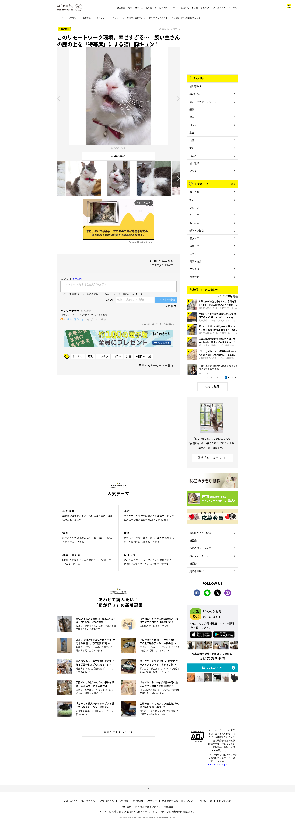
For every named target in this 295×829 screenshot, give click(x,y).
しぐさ (193, 253)
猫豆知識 (121, 8)
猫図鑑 (195, 8)
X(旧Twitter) (143, 356)
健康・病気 (195, 261)
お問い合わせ (224, 801)
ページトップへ (147, 788)
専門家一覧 (206, 801)
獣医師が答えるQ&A (200, 532)
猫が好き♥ (194, 94)
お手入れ (194, 192)
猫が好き (73, 18)
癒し (90, 356)
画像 (191, 140)
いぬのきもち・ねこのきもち (79, 801)
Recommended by (215, 377)
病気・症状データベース (202, 101)
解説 (191, 148)
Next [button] (178, 98)
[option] (118, 98)
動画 (128, 356)
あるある (194, 222)
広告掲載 (123, 801)
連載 (130, 8)
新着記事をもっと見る (118, 732)
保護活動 (194, 276)
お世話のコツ (161, 8)
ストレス (194, 215)
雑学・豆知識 (196, 230)
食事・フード (196, 246)
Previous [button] (58, 98)
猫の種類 (194, 163)
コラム (117, 356)
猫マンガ (139, 8)
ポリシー (152, 801)
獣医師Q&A (205, 8)
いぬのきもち (107, 801)
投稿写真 (185, 8)
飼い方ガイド (219, 8)
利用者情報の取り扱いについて (178, 801)
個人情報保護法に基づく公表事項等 (154, 807)
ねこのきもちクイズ (200, 548)
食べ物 (149, 8)
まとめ (193, 155)
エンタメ (174, 8)
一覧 (230, 183)
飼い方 (193, 199)
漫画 (191, 117)
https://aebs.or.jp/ (217, 764)
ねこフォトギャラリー (201, 555)
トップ (60, 18)
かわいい (100, 18)
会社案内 (126, 807)
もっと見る (212, 386)
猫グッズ (194, 238)
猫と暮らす (195, 86)
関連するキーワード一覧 (155, 365)
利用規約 (138, 801)
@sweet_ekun (118, 147)
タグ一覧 (232, 8)
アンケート (195, 171)
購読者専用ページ (199, 571)
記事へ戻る (118, 156)
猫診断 (193, 563)
